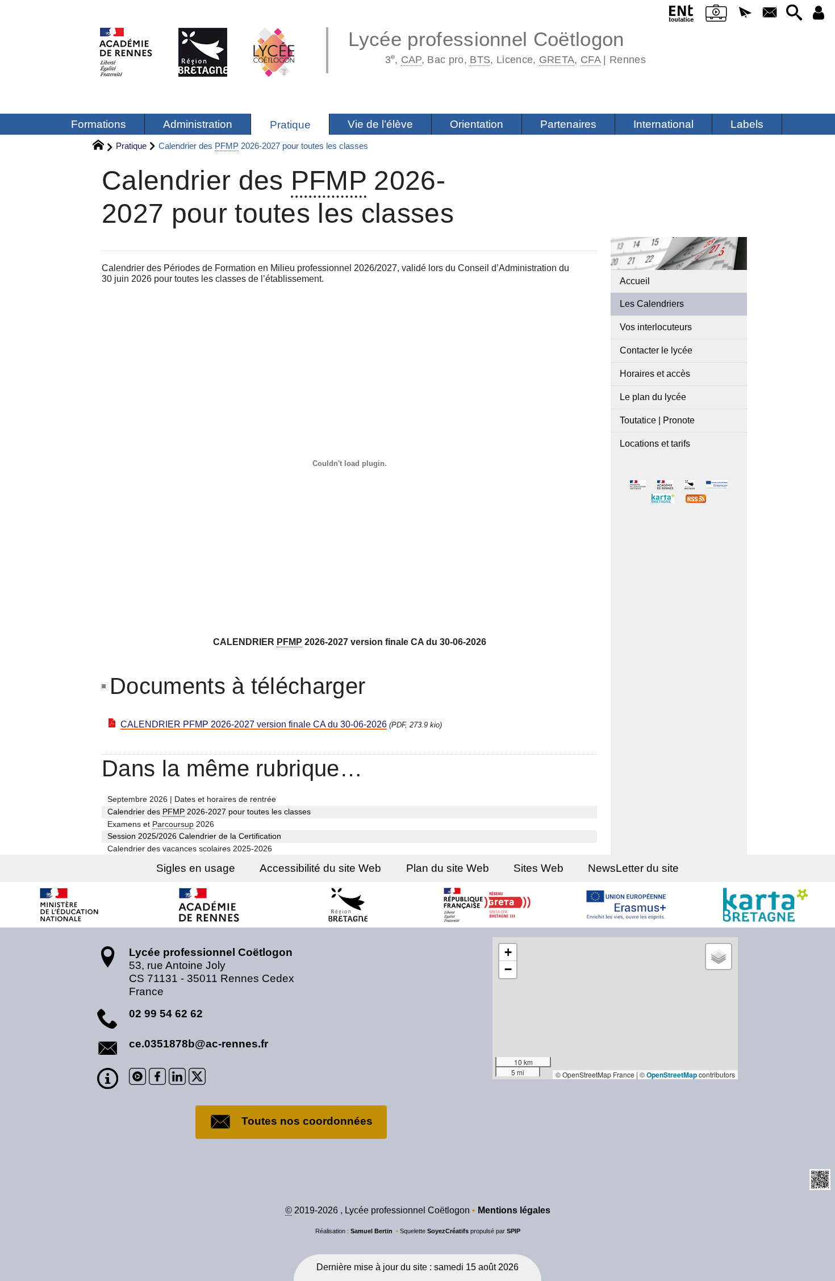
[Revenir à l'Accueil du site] (103, 146)
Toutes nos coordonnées (307, 1121)
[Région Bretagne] (348, 905)
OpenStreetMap (671, 1075)
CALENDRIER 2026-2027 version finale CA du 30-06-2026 (253, 724)
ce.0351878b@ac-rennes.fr (198, 1044)
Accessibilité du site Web (320, 868)
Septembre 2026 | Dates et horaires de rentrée (191, 799)
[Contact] (769, 13)
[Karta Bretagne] (765, 905)
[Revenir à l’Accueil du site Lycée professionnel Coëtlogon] (197, 40)
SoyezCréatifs (448, 1231)
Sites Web (538, 868)
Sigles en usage (195, 868)
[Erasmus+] (626, 905)
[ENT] (681, 15)
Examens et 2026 (160, 824)
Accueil (635, 281)
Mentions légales (514, 1210)
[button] (745, 13)
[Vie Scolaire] (716, 15)
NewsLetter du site (633, 868)
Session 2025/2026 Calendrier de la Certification (194, 836)
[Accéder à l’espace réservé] (818, 13)
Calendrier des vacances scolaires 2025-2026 (189, 848)
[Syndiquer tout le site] (696, 498)
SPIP (513, 1231)
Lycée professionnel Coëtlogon (497, 45)
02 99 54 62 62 (166, 1014)
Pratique (131, 146)
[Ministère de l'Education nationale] (69, 905)
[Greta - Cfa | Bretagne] (487, 905)
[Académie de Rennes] (209, 905)
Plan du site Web (447, 868)
